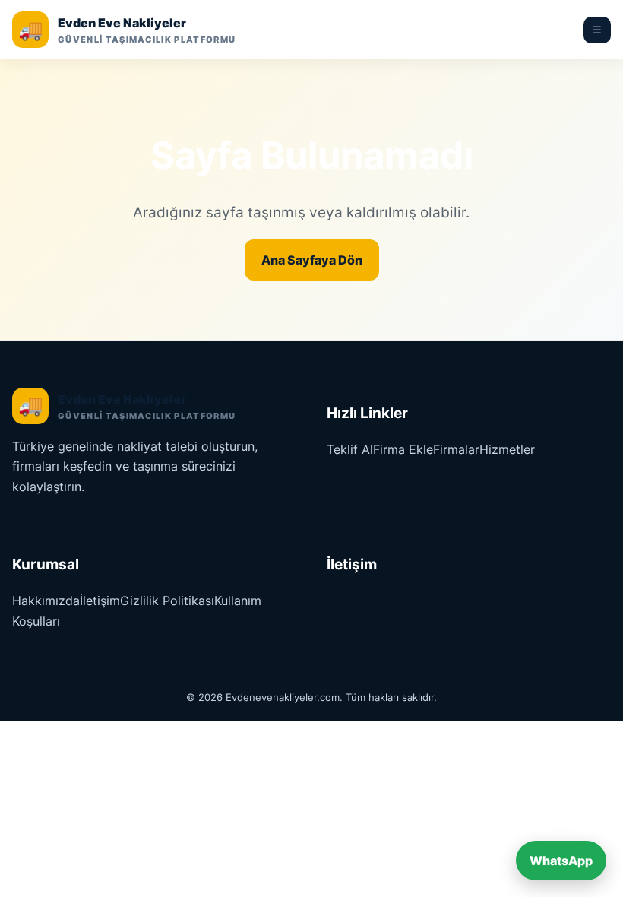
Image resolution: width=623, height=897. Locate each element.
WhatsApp (561, 860)
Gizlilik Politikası (167, 600)
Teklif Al (350, 449)
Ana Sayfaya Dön (311, 260)
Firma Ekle (403, 449)
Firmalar (456, 449)
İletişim (100, 600)
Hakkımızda (46, 600)
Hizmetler (507, 449)
